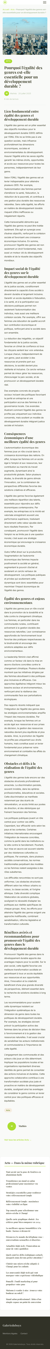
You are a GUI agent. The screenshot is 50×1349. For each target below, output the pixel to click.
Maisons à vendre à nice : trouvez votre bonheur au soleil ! (24, 1292)
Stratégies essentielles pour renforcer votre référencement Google (23, 1194)
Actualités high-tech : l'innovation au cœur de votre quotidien (23, 1247)
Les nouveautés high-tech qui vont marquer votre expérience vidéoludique (24, 1274)
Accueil (6, 9)
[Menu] (44, 2)
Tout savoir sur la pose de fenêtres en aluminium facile (23, 1173)
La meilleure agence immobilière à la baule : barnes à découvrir (23, 1229)
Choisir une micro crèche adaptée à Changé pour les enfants (22, 1265)
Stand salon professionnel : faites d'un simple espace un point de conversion (23, 1300)
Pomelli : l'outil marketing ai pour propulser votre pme (22, 1283)
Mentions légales (10, 1333)
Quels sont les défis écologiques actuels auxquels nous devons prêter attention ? (24, 1256)
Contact (24, 1333)
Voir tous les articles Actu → (17, 1140)
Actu (13, 9)
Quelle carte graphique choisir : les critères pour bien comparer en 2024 (23, 1220)
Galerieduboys (12, 1325)
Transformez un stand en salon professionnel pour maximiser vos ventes (22, 1184)
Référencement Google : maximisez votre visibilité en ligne (22, 1203)
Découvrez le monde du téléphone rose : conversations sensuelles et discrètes (24, 1238)
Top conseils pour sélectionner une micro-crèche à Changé (22, 1212)
